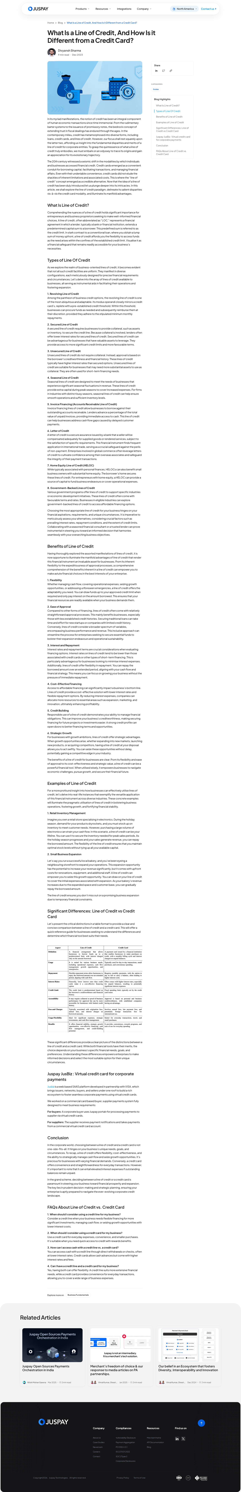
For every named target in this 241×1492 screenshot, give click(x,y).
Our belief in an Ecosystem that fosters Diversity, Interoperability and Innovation (188, 1368)
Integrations (124, 8)
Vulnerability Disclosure (126, 1438)
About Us (97, 1438)
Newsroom (98, 1447)
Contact (96, 1456)
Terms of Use (139, 1478)
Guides (156, 89)
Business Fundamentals (78, 1295)
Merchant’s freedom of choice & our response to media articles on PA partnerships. (116, 1370)
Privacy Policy (123, 1478)
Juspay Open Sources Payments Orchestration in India (45, 1368)
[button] (184, 9)
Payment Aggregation (125, 1442)
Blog (60, 22)
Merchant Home (154, 1438)
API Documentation (155, 1442)
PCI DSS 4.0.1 (121, 1447)
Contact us (207, 8)
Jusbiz (50, 1086)
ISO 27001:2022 (123, 1451)
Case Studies (98, 1442)
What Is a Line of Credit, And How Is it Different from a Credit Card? (102, 22)
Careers (96, 1451)
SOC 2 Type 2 (121, 1456)
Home (50, 22)
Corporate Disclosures (125, 1461)
